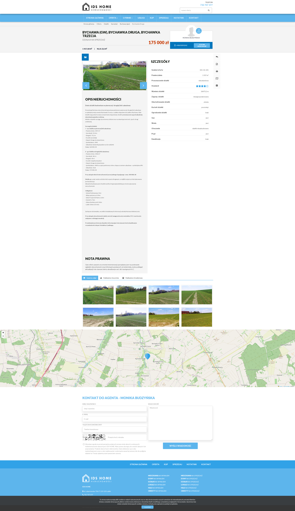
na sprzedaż (191, 476)
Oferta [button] (113, 18)
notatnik (179, 18)
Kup (152, 18)
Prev (86, 85)
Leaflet (280, 386)
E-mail (85, 414)
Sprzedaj (164, 18)
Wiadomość (153, 404)
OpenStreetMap (287, 386)
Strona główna (95, 18)
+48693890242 (181, 45)
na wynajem (158, 476)
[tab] (85, 57)
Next (143, 85)
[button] (147, 355)
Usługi (141, 18)
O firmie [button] (127, 18)
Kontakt (194, 18)
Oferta (155, 464)
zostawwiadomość (202, 45)
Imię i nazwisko (89, 404)
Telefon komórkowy (92, 425)
